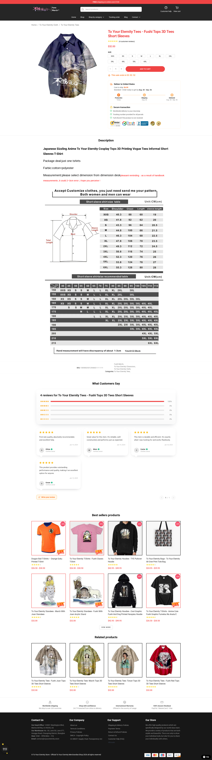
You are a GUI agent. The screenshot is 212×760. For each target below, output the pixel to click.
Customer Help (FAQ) (116, 739)
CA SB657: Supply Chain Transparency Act (86, 739)
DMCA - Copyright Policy (79, 735)
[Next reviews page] (173, 497)
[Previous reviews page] (161, 497)
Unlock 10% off (5, 749)
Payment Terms (114, 729)
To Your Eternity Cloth (48, 25)
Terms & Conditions (77, 729)
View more (106, 627)
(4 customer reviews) (127, 41)
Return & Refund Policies (117, 732)
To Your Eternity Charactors (124, 367)
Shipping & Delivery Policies (118, 725)
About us (73, 725)
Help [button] (207, 757)
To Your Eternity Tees (70, 25)
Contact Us (112, 735)
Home (34, 25)
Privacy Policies (76, 732)
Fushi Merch (118, 364)
